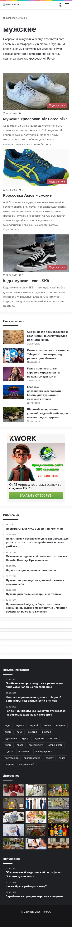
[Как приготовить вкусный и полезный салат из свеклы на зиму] (13, 790)
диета (8, 732)
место (8, 745)
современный (26, 764)
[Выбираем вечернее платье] (36, 803)
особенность (55, 745)
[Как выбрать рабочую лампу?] (13, 803)
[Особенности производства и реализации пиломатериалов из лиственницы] (13, 337)
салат (62, 758)
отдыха (9, 751)
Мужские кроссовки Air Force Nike (35, 119)
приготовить (11, 758)
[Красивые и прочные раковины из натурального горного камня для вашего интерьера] (58, 844)
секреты (9, 764)
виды (8, 725)
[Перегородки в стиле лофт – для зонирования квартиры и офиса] (58, 803)
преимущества (44, 751)
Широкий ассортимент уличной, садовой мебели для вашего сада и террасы (48, 413)
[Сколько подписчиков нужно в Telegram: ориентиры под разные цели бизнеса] (13, 355)
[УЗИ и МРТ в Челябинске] (13, 830)
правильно (24, 751)
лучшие (53, 738)
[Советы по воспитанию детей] (58, 830)
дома (19, 732)
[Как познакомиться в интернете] (36, 844)
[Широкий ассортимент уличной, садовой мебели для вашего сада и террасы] (13, 414)
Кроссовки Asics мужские (27, 195)
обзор (20, 745)
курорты (39, 738)
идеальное (11, 738)
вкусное (20, 725)
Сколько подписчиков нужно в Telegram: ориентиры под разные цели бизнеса (48, 354)
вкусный (34, 725)
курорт (26, 738)
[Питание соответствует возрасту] (36, 817)
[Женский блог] (12, 4)
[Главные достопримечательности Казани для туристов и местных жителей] (13, 392)
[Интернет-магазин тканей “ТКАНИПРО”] (13, 817)
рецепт (50, 758)
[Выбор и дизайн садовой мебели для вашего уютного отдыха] (58, 817)
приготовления (32, 758)
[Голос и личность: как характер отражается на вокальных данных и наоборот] (13, 374)
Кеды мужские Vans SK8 (26, 281)
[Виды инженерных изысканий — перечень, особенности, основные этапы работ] (58, 790)
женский (32, 732)
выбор (47, 725)
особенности (36, 745)
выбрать (60, 725)
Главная (10, 17)
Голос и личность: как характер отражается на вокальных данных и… (43, 372)
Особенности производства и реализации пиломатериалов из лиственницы (47, 335)
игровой (46, 732)
